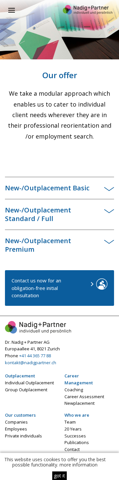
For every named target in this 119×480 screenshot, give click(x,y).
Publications (76, 442)
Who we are (76, 415)
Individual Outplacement (29, 383)
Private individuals (23, 436)
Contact (72, 449)
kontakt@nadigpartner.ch (30, 363)
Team (70, 422)
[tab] (59, 188)
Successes (75, 436)
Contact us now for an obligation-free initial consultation (36, 288)
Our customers (20, 415)
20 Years (73, 429)
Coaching (73, 390)
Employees (16, 429)
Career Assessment (84, 397)
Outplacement (20, 376)
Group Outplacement (26, 390)
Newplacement (79, 403)
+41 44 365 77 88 (35, 356)
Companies (16, 422)
